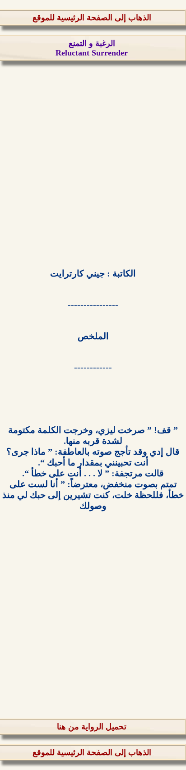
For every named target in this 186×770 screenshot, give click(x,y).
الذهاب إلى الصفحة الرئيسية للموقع (92, 17)
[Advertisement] (93, 163)
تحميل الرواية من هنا (91, 726)
